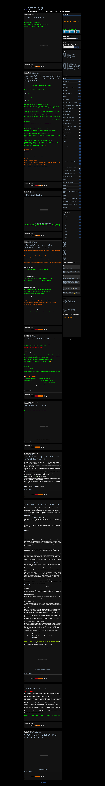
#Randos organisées (32, 502)
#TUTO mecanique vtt (68, 120)
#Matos (65, 155)
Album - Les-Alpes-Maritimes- (69, 64)
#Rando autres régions (68, 87)
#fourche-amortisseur (68, 158)
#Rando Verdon (67, 123)
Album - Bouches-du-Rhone (69, 54)
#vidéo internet (32, 15)
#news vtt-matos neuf (68, 117)
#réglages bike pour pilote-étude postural (71, 192)
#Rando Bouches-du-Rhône (69, 201)
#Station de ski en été (68, 108)
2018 (64, 248)
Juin (65, 222)
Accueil (64, 53)
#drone (65, 135)
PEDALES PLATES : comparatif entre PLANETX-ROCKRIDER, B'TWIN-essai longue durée (42, 78)
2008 (64, 259)
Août (66, 216)
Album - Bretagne (67, 55)
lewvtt (64, 306)
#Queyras (65, 185)
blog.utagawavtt (66, 307)
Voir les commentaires (28, 180)
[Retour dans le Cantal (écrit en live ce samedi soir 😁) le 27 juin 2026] (72, 289)
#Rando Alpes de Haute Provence (71, 102)
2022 (64, 243)
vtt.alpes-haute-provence (68, 302)
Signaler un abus (54, 784)
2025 (64, 239)
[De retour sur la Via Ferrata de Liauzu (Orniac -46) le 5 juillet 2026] (72, 283)
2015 (64, 251)
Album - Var (65, 73)
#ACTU (65, 84)
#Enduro (65, 138)
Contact (65, 75)
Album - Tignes (66, 71)
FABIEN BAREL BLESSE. (35, 688)
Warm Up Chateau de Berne (43, 769)
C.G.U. (60, 784)
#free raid (65, 188)
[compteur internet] (71, 32)
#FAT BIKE (65, 90)
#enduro (65, 207)
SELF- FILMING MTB (34, 17)
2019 (64, 246)
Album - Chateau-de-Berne (69, 56)
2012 (64, 254)
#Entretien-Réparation (33, 242)
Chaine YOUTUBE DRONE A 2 (69, 309)
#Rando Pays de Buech (68, 182)
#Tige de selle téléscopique (70, 161)
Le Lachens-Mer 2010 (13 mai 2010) (42, 504)
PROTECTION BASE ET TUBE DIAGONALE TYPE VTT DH (38, 246)
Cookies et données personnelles (68, 784)
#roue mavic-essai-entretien (70, 198)
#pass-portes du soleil (68, 176)
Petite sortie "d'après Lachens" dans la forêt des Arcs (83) (42, 457)
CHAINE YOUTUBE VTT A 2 (68, 308)
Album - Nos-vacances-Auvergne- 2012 (71, 68)
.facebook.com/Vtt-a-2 (68, 300)
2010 (64, 257)
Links (64, 74)
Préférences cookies (79, 784)
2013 (64, 253)
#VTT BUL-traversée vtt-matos (70, 105)
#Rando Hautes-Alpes (68, 152)
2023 (64, 242)
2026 (64, 214)
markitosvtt (65, 303)
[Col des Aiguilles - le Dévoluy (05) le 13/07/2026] (72, 272)
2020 (64, 245)
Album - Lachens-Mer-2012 (69, 59)
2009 (64, 258)
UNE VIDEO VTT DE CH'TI (36, 405)
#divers (65, 96)
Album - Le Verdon (67, 67)
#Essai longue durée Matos (34, 73)
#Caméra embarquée (68, 111)
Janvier (66, 237)
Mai (65, 225)
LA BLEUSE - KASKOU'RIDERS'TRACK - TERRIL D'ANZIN (42, 439)
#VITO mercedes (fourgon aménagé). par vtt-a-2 (69, 142)
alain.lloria (65, 304)
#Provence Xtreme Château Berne (35, 732)
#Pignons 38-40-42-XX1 (69, 170)
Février (66, 234)
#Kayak (65, 179)
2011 (64, 256)
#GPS (64, 195)
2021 (64, 244)
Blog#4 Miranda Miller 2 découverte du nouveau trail (43, 223)
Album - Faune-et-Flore (68, 58)
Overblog (74, 339)
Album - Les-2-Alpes (67, 63)
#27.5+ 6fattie (66, 114)
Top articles (44, 784)
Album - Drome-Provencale (69, 57)
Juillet (66, 219)
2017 (64, 249)
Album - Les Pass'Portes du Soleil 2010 (71, 65)
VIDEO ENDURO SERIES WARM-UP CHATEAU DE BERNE (41, 736)
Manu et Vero (29, 784)
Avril (65, 228)
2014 (64, 252)
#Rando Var (31, 454)
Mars (66, 231)
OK (77, 38)
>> (45, 782)
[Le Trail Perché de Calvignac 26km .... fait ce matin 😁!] (72, 293)
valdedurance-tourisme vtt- (69, 301)
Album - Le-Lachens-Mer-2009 (69, 61)
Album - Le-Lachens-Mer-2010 (69, 62)
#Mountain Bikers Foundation (70, 204)
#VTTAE (65, 164)
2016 (64, 250)
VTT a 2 (35, 8)
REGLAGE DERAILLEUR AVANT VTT (41, 338)
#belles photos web (68, 146)
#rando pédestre (67, 132)
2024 (64, 241)
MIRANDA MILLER (33, 195)
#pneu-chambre (67, 129)
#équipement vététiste (69, 173)
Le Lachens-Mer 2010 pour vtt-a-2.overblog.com (42, 669)
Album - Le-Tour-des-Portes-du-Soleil (71, 66)
